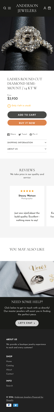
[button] (25, 67)
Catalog (10, 366)
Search (9, 386)
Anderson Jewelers (23, 397)
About (9, 370)
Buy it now (27, 123)
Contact (9, 374)
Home (9, 361)
